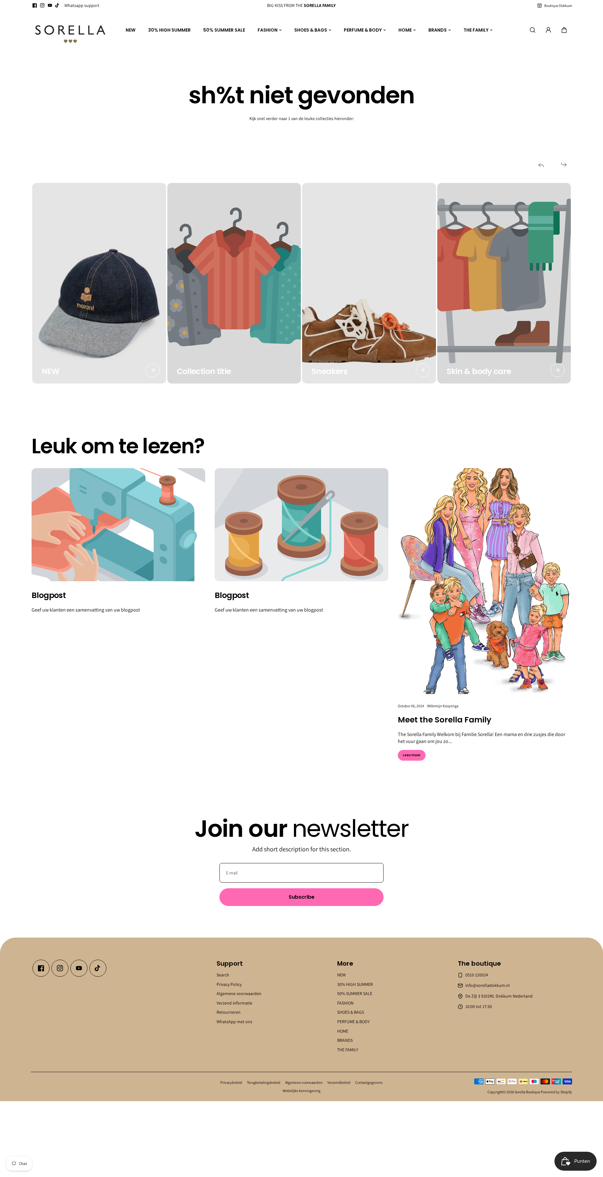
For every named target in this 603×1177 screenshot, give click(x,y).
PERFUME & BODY (363, 30)
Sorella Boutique (527, 1091)
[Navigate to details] (153, 370)
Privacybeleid (231, 1082)
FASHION (268, 30)
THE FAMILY (475, 30)
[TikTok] (57, 5)
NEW (130, 30)
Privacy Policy (229, 984)
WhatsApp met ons (234, 1021)
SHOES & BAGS (310, 30)
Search (223, 975)
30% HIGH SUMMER (169, 30)
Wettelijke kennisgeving (301, 1090)
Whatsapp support (81, 5)
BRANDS (437, 30)
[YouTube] (50, 5)
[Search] (532, 30)
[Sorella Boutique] (70, 30)
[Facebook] (35, 5)
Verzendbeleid (338, 1082)
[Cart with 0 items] (564, 30)
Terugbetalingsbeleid (263, 1082)
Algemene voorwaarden (239, 993)
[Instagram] (42, 5)
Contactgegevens (369, 1082)
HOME (405, 30)
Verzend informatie (234, 1003)
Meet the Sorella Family (444, 719)
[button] (564, 30)
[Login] (548, 30)
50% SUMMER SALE (224, 30)
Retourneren (229, 1012)
